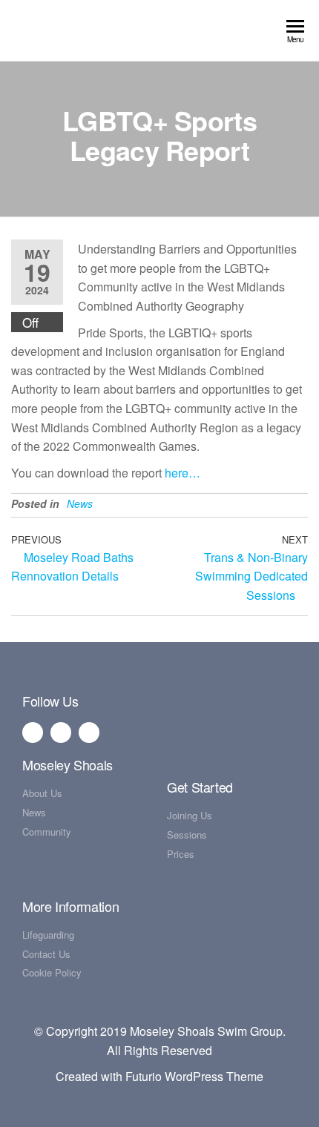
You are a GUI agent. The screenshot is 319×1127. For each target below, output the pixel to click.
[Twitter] (60, 732)
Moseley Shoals (67, 764)
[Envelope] (89, 732)
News (80, 503)
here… (182, 472)
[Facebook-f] (32, 732)
